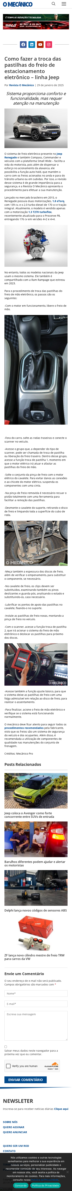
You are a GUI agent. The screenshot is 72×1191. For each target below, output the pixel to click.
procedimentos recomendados (24, 728)
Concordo (21, 1185)
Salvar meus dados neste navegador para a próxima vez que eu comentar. (31, 1052)
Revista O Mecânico (17, 4)
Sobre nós (10, 1122)
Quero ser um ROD (16, 1146)
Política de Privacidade (45, 1179)
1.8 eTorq (58, 201)
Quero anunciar (15, 1132)
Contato (9, 1151)
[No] (67, 1172)
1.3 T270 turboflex (40, 212)
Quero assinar (13, 1127)
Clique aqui (61, 1109)
